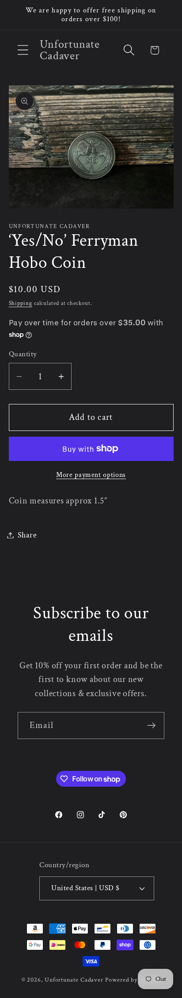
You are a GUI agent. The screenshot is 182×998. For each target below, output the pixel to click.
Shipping (20, 303)
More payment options (91, 474)
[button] (22, 50)
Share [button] (27, 535)
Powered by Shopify (132, 979)
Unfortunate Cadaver (74, 979)
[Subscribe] (151, 725)
